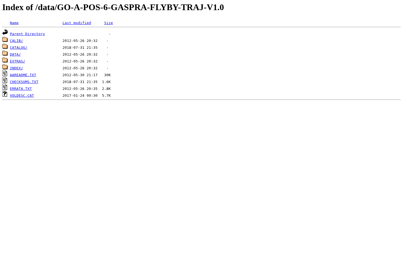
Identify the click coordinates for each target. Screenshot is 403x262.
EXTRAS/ (17, 61)
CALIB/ (16, 41)
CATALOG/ (18, 47)
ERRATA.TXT (21, 89)
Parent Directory (27, 34)
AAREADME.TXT (23, 75)
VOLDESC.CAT (22, 95)
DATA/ (15, 54)
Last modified (77, 23)
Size (108, 23)
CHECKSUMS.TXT (24, 82)
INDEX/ (16, 68)
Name (14, 23)
